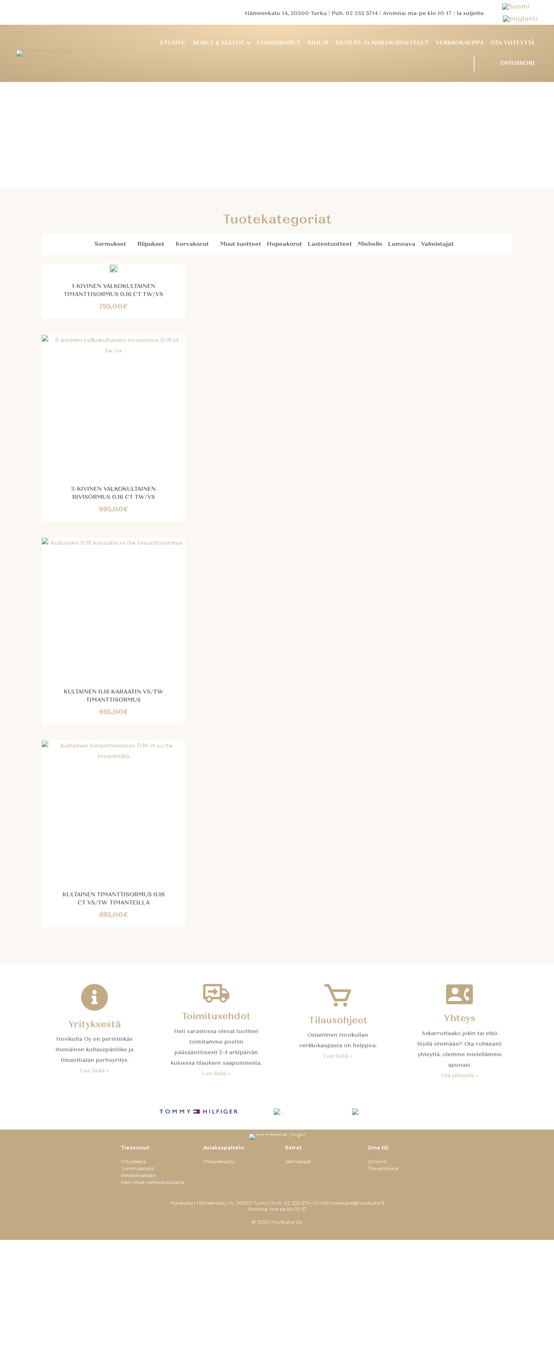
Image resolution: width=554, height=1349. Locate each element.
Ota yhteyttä (513, 42)
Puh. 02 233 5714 (355, 13)
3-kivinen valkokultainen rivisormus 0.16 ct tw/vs (113, 493)
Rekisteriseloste (138, 1175)
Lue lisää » (94, 1071)
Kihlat (318, 42)
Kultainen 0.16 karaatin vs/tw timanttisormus (113, 695)
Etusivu (173, 42)
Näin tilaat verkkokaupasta (152, 1182)
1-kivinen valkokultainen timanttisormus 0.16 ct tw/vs (113, 290)
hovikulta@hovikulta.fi (357, 1203)
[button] (248, 43)
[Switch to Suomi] (520, 6)
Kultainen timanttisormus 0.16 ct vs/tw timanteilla (113, 898)
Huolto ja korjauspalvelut (382, 42)
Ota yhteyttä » (460, 1075)
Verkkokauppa (460, 42)
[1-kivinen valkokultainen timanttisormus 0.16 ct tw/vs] (114, 268)
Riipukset (150, 244)
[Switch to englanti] (520, 18)
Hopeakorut (284, 244)
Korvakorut (192, 244)
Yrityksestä (133, 1161)
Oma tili (377, 1161)
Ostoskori (517, 63)
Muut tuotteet (240, 244)
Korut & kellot (218, 42)
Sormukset (110, 244)
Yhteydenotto (219, 1161)
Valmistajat (437, 244)
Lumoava (401, 244)
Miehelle (370, 244)
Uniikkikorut (279, 42)
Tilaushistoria (382, 1168)
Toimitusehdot (138, 1168)
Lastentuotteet (330, 244)
